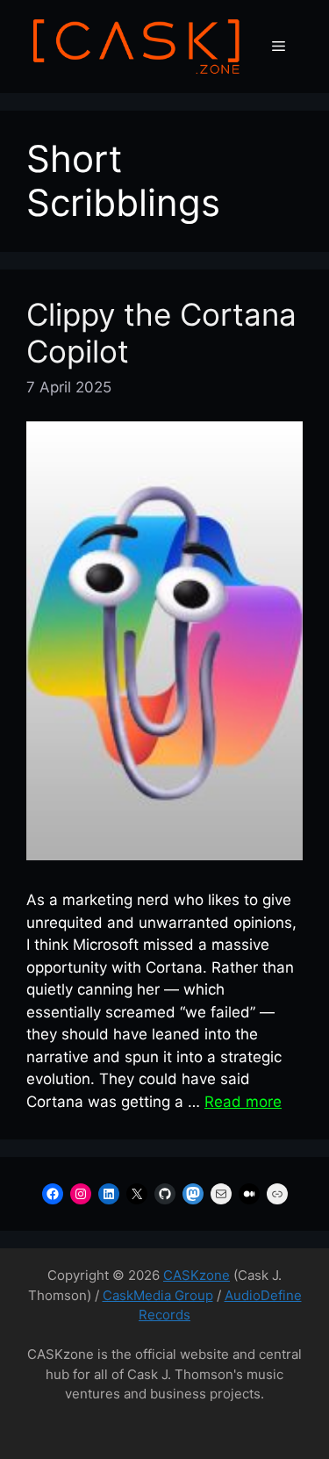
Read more (243, 1101)
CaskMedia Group (158, 1295)
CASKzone (196, 1275)
